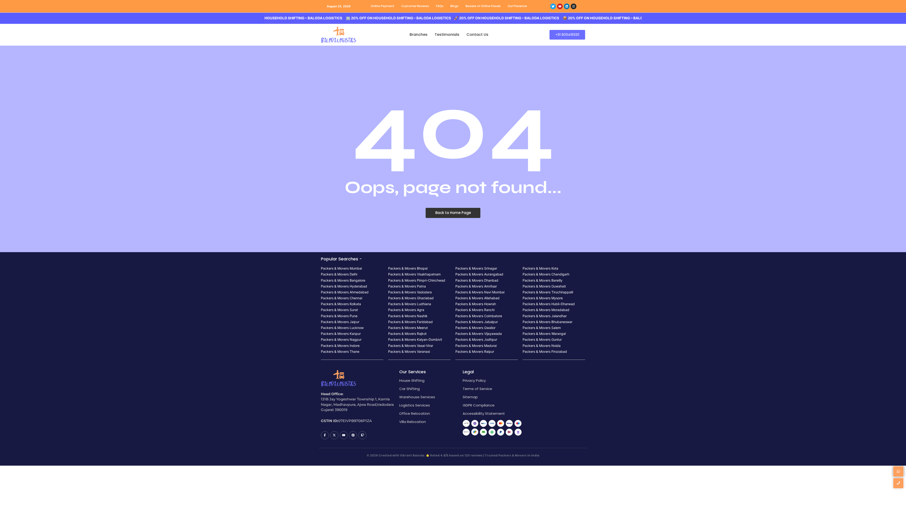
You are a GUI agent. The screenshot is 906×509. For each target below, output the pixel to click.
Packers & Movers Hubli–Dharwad (549, 304)
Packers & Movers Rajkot (407, 334)
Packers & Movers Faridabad (410, 322)
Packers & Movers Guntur (542, 339)
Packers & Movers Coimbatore (478, 316)
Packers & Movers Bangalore (343, 280)
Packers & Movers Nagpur (341, 339)
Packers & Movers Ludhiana (409, 304)
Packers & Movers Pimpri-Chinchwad (416, 280)
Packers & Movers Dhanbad (476, 280)
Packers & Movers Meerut (408, 328)
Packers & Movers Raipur (474, 351)
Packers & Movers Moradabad (546, 310)
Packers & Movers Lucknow (342, 328)
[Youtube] (560, 6)
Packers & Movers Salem (542, 328)
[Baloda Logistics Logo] (338, 34)
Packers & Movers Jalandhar (545, 316)
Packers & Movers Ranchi (475, 310)
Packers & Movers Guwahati (544, 286)
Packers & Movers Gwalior (475, 328)
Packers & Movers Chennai (341, 298)
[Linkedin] (567, 6)
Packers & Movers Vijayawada (478, 334)
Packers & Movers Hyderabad (344, 286)
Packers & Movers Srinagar (476, 268)
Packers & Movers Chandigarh (546, 274)
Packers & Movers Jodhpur (476, 339)
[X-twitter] (334, 435)
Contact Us (477, 34)
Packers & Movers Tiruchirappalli (548, 292)
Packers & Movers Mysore (543, 298)
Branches (419, 34)
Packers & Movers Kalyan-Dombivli (415, 339)
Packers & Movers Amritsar (476, 286)
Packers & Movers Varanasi (409, 351)
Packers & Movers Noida (542, 346)
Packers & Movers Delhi (339, 274)
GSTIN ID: (329, 421)
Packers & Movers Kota (540, 268)
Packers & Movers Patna (407, 286)
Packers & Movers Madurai (476, 346)
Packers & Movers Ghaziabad (411, 298)
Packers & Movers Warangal (544, 334)
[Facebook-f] (325, 435)
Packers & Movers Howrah (475, 304)
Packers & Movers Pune (339, 316)
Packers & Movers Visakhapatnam (414, 274)
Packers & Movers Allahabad (477, 298)
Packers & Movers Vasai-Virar (410, 346)
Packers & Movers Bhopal (408, 268)
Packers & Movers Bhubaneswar (547, 322)
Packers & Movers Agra (406, 310)
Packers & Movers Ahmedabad (345, 292)
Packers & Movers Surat (339, 310)
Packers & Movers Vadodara (410, 292)
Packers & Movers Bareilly (542, 280)
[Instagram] (573, 6)
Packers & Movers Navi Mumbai (479, 292)
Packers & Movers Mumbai (341, 268)
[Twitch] (362, 435)
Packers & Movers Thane (340, 351)
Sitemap (470, 396)
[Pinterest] (353, 435)
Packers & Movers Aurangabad (479, 274)
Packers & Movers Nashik (408, 316)
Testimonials (447, 34)
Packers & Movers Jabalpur (476, 322)
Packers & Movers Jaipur (340, 322)
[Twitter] (553, 6)
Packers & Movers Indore (340, 346)
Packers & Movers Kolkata (341, 304)
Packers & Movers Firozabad (545, 351)
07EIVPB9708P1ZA (355, 421)
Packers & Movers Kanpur (341, 334)
